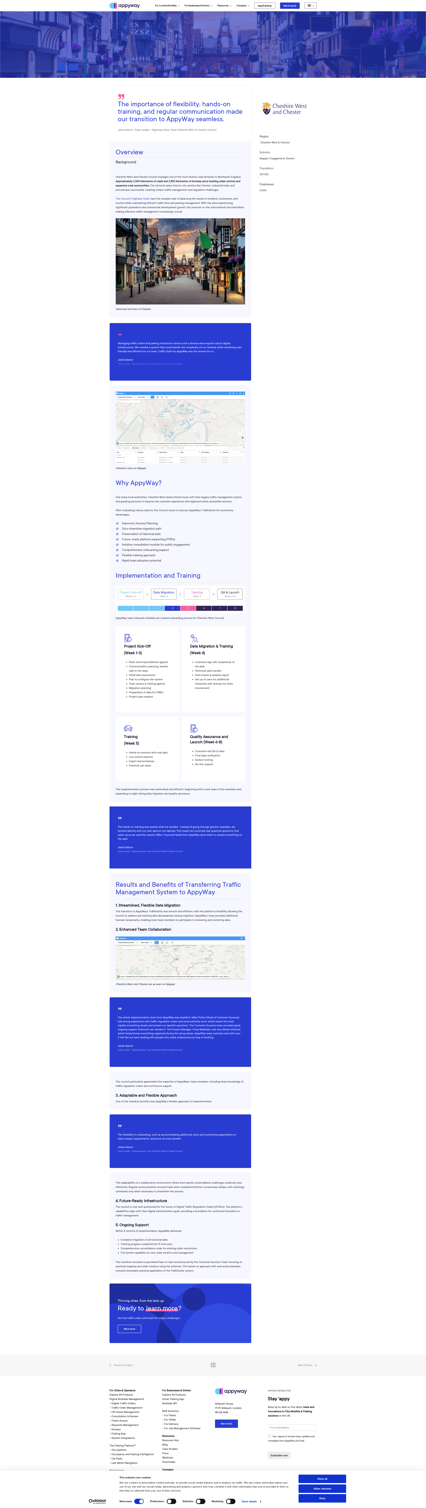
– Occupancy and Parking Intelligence (131, 1454)
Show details (249, 1501)
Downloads (168, 1461)
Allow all (322, 1478)
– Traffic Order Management (125, 1407)
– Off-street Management (124, 1412)
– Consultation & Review (124, 1416)
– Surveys (115, 1429)
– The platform (117, 1449)
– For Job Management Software (181, 1428)
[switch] (171, 1501)
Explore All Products (121, 1394)
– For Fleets (169, 1415)
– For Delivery (170, 1424)
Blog (165, 1444)
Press (165, 1453)
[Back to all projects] (213, 1364)
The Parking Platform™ (122, 1445)
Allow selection (322, 1488)
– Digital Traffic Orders (122, 1403)
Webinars (167, 1457)
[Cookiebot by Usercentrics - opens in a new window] (97, 1501)
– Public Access (118, 1420)
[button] (129, 1329)
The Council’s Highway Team (132, 198)
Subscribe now (279, 1455)
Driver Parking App (173, 1399)
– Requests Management (124, 1425)
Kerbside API (169, 1403)
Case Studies (170, 1448)
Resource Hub (170, 1440)
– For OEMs (169, 1419)
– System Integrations (122, 1437)
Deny (322, 1498)
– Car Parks (115, 1458)
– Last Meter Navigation (123, 1462)
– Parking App (117, 1433)
